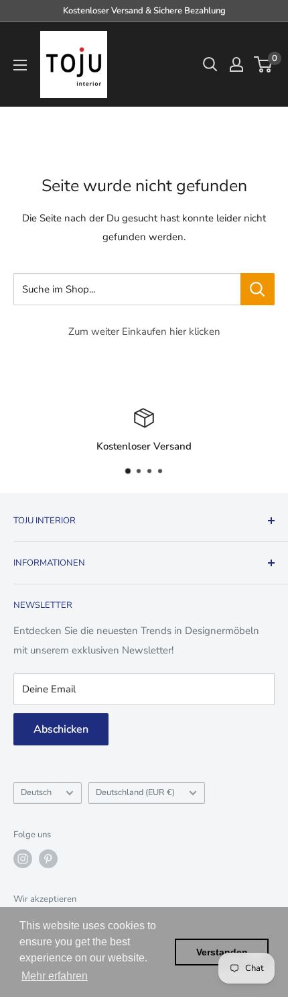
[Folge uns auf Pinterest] (48, 858)
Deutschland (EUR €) (135, 792)
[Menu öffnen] (20, 65)
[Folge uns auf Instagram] (22, 858)
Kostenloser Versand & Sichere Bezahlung (144, 11)
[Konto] (236, 64)
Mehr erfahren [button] (54, 976)
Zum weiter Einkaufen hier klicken (144, 331)
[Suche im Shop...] (257, 289)
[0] (263, 64)
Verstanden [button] (222, 952)
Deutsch (36, 792)
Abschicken (60, 729)
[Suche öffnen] (210, 64)
